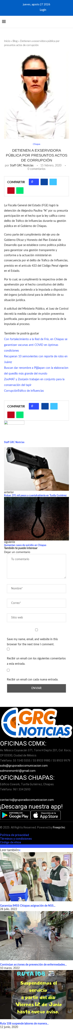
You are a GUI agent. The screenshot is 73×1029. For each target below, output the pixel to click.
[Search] (69, 22)
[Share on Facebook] (44, 182)
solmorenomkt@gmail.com (18, 770)
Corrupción (11, 390)
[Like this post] (35, 182)
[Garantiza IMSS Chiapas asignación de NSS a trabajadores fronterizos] (36, 876)
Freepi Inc (59, 827)
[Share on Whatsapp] (20, 190)
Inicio (7, 41)
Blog (15, 41)
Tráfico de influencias (31, 390)
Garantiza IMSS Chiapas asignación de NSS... (27, 905)
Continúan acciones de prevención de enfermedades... (33, 964)
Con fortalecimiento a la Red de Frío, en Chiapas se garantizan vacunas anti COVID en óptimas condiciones (35, 345)
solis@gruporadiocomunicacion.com (24, 765)
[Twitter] (33, 10)
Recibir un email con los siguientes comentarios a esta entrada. (36, 661)
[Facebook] (28, 10)
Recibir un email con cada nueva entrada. (32, 679)
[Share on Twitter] (53, 182)
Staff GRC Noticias (21, 165)
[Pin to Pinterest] (11, 190)
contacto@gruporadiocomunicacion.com (27, 799)
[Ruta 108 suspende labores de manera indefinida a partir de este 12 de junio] (36, 994)
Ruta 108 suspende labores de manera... (24, 1023)
